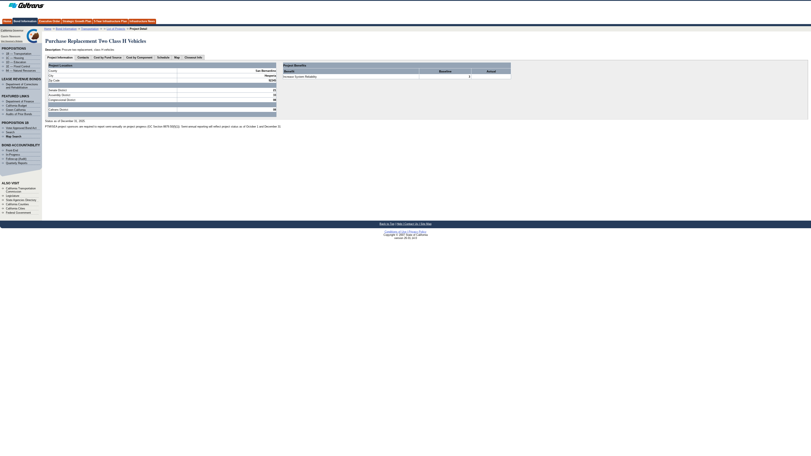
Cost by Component (139, 57)
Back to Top (387, 223)
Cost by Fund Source (107, 57)
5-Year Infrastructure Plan (110, 21)
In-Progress (13, 154)
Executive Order (49, 21)
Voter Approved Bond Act (21, 128)
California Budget (16, 105)
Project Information (60, 57)
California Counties (17, 204)
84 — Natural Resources (21, 70)
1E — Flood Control (18, 66)
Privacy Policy (417, 231)
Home (7, 21)
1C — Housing (15, 58)
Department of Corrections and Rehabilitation (22, 86)
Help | (400, 223)
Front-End (12, 150)
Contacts (83, 57)
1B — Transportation (18, 53)
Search (10, 132)
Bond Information (25, 21)
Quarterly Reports (16, 163)
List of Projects (116, 28)
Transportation (90, 28)
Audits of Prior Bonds (19, 114)
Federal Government (18, 212)
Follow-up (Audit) (16, 158)
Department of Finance (20, 101)
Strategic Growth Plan (77, 21)
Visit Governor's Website (12, 41)
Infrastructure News (142, 21)
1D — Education (16, 62)
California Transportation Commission (21, 190)
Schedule (163, 57)
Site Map (425, 223)
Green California (16, 109)
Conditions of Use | (397, 231)
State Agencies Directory (21, 200)
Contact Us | (412, 223)
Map (177, 57)
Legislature (12, 195)
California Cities (15, 208)
